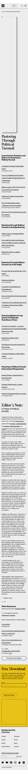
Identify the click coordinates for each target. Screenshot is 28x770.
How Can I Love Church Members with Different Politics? (12, 641)
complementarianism (21, 423)
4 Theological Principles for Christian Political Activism (13, 355)
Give (14, 5)
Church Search (6, 746)
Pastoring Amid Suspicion (8, 280)
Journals (3, 11)
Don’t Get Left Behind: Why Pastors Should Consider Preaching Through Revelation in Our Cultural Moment (13, 178)
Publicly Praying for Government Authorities (13, 233)
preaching (12, 423)
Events (3, 743)
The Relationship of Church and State (11, 651)
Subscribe (19, 756)
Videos (3, 740)
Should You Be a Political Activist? (10, 338)
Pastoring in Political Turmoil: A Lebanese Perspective (12, 386)
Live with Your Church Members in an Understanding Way (11, 288)
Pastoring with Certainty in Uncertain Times (12, 196)
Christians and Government (8, 615)
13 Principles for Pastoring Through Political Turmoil (13, 167)
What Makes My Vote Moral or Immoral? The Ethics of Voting (13, 346)
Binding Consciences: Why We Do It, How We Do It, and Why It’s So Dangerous (13, 188)
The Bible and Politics (20, 608)
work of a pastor (19, 421)
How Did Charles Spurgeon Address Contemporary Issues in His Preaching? (11, 204)
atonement (6, 426)
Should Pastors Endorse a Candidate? (11, 252)
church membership (15, 426)
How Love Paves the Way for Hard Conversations (14, 296)
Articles (4, 736)
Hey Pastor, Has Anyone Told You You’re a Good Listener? (14, 272)
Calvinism (4, 429)
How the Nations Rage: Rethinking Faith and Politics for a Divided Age (13, 632)
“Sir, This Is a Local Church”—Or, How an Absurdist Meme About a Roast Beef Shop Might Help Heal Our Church (14, 329)
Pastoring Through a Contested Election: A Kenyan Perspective (12, 377)
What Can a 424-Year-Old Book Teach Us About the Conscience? (14, 213)
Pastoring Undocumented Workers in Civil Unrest (14, 393)
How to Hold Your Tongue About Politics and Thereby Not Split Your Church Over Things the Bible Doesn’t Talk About (13, 243)
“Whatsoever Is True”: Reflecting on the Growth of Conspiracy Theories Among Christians (14, 304)
